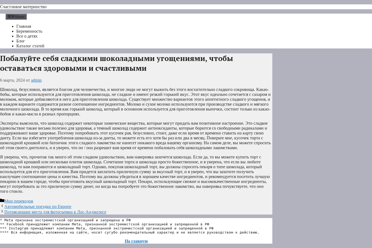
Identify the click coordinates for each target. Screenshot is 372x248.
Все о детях (27, 36)
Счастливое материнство (23, 6)
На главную (136, 241)
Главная (23, 26)
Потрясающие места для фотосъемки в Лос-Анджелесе (55, 212)
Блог (20, 41)
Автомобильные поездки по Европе (37, 206)
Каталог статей (30, 46)
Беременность (29, 31)
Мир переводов (18, 201)
